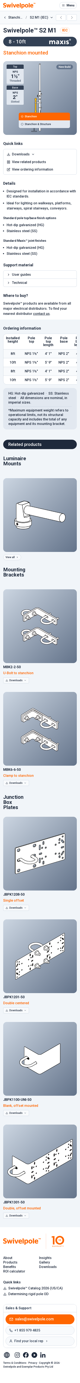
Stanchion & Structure (38, 124)
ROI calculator (14, 1271)
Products (10, 1262)
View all (10, 557)
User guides (21, 275)
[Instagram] (17, 1355)
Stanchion (31, 116)
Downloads (21, 154)
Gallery (44, 1262)
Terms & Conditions (14, 1362)
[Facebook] (25, 1355)
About (7, 1258)
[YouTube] (34, 1355)
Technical (19, 283)
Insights (45, 1258)
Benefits (9, 1267)
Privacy (32, 1362)
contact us (41, 314)
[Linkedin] (42, 1355)
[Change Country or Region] (6, 1355)
